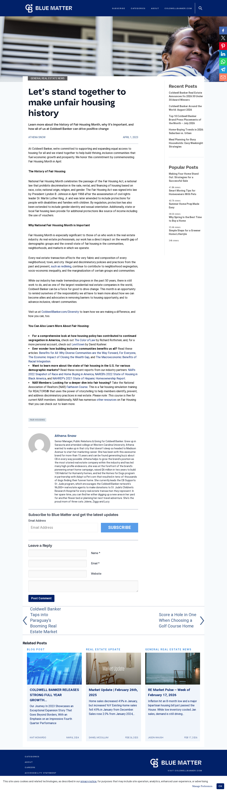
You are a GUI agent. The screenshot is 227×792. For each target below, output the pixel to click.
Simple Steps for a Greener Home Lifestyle (185, 232)
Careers (30, 767)
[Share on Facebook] (223, 30)
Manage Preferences (202, 786)
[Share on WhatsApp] (223, 62)
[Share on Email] (223, 77)
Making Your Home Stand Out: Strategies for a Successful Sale (184, 177)
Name (95, 553)
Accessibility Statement (40, 773)
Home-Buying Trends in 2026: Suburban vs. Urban (186, 131)
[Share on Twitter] (223, 38)
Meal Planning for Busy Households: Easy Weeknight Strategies (186, 143)
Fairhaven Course (77, 387)
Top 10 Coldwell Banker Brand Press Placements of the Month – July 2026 (185, 120)
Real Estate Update (103, 649)
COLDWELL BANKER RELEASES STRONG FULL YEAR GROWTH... (54, 695)
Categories (138, 8)
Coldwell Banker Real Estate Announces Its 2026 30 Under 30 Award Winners (186, 96)
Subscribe (118, 8)
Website (96, 573)
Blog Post (36, 649)
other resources (107, 399)
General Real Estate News (48, 78)
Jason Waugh (155, 737)
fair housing (37, 420)
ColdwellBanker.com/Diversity (60, 311)
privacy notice (88, 781)
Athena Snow (36, 137)
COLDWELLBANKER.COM (188, 770)
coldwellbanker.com (178, 8)
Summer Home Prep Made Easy (184, 205)
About (155, 8)
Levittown (78, 344)
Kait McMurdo (38, 737)
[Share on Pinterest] (223, 46)
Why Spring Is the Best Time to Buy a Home (185, 219)
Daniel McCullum (98, 737)
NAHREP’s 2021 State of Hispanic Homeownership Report (88, 378)
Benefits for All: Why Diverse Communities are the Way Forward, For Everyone (87, 353)
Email (95, 563)
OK (220, 786)
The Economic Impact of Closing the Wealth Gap (58, 357)
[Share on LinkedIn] (223, 54)
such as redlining (61, 266)
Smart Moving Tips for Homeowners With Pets (182, 192)
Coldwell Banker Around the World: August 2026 (185, 108)
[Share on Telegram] (223, 69)
